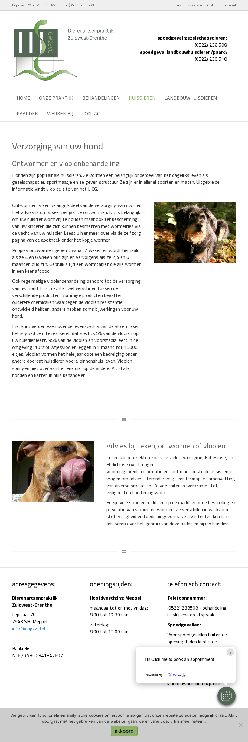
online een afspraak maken (183, 5)
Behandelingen (101, 97)
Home (23, 97)
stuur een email (223, 5)
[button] (226, 696)
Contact (92, 113)
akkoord (124, 731)
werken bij (60, 113)
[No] (240, 725)
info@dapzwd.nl (28, 628)
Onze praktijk (56, 97)
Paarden (27, 113)
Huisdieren (142, 97)
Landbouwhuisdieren (191, 97)
